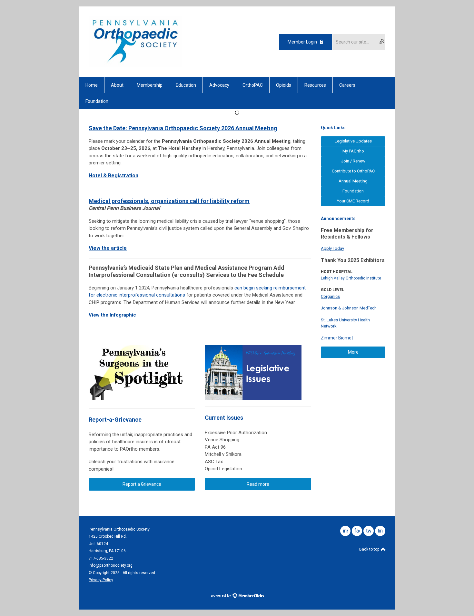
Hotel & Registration (113, 175)
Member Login (302, 41)
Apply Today (332, 248)
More (353, 352)
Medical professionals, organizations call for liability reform (169, 201)
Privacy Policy (101, 580)
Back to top (369, 549)
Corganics (330, 296)
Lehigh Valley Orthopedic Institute (351, 278)
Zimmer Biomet (337, 337)
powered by (221, 595)
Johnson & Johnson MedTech (349, 308)
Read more (258, 484)
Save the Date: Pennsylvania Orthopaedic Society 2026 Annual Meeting (183, 128)
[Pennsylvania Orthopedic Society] (135, 66)
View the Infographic (112, 315)
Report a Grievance (142, 484)
